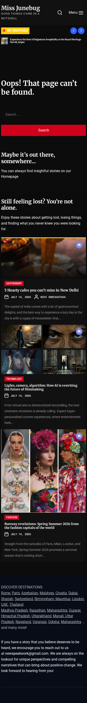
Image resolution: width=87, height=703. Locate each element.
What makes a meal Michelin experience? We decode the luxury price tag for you (47, 41)
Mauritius (63, 599)
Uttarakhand (41, 616)
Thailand (16, 604)
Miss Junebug (20, 7)
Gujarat (75, 610)
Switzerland (24, 599)
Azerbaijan (29, 593)
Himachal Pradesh (15, 616)
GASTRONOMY (14, 283)
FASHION (11, 517)
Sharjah (7, 599)
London (78, 599)
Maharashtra (57, 610)
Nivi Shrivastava (53, 297)
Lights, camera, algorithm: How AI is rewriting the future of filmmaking (40, 387)
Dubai (73, 593)
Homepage (9, 176)
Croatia (61, 593)
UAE (4, 604)
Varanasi (40, 622)
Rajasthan (37, 610)
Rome (5, 593)
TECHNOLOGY (14, 378)
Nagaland (23, 622)
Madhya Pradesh (14, 610)
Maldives (47, 593)
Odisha (53, 622)
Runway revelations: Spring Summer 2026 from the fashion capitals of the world (41, 526)
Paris (16, 593)
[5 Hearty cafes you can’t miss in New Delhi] (43, 258)
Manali (58, 616)
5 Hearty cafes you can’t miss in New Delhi (41, 290)
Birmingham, (45, 599)
